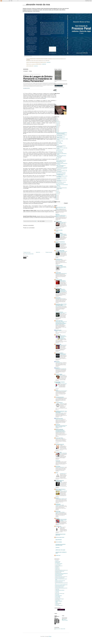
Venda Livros (57, 604)
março (57, 191)
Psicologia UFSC (57, 597)
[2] (28, 124)
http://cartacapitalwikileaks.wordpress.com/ (61, 570)
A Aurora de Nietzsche (59, 402)
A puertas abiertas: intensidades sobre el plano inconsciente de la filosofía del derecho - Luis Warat (63, 291)
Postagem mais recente (26, 252)
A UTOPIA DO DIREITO (59, 265)
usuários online (62, 628)
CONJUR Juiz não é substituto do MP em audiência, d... (61, 171)
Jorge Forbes (57, 589)
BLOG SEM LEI (57, 562)
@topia (57, 472)
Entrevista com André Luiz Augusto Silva (61, 368)
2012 (56, 195)
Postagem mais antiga (49, 252)
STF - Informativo (58, 157)
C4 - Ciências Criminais (58, 563)
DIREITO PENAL (58, 297)
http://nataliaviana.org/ (58, 575)
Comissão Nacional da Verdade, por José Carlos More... (61, 135)
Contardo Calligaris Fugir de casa (61, 160)
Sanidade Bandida (58, 344)
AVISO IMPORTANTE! (63, 243)
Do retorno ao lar (62, 403)
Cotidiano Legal (58, 555)
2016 (56, 118)
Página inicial (38, 252)
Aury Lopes (57, 560)
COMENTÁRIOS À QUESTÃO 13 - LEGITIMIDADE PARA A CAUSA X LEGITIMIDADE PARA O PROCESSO (61, 431)
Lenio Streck (57, 591)
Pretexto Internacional (58, 595)
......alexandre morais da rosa (36, 4)
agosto (57, 126)
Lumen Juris (57, 592)
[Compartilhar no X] (41, 221)
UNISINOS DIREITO (58, 603)
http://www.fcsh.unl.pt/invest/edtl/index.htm (61, 584)
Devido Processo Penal (59, 418)
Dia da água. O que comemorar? (60, 467)
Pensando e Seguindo (59, 374)
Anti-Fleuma (57, 547)
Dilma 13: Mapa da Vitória (63, 383)
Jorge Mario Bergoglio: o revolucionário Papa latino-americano (63, 235)
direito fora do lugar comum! (60, 537)
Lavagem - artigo (58, 142)
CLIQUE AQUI (48, 62)
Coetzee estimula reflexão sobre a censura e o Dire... (61, 156)
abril (57, 131)
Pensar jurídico (58, 466)
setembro (57, 125)
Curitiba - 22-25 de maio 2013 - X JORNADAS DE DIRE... (61, 166)
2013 (56, 120)
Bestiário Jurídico (57, 561)
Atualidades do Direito (26, 88)
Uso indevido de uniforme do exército (60, 298)
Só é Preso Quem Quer (59, 320)
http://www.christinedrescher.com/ (60, 580)
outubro (57, 124)
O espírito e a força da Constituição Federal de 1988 (63, 267)
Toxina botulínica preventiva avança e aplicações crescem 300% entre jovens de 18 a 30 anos (61, 216)
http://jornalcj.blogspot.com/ (59, 574)
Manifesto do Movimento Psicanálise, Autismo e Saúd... (61, 188)
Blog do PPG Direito (59, 539)
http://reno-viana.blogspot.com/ (59, 577)
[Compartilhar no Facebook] (42, 221)
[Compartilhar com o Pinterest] (44, 221)
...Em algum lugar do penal (60, 397)
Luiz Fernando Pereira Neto (60, 444)
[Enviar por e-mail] (39, 221)
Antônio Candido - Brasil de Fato (61, 172)
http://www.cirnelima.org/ (58, 581)
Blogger (50, 636)
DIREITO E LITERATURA (59, 429)
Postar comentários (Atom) (29, 253)
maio (57, 130)
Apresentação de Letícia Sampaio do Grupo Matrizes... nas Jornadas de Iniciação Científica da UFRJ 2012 (61, 426)
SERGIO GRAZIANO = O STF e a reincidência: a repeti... (61, 162)
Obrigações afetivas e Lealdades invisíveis (61, 498)
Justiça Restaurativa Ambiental (59, 590)
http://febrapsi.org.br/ (58, 572)
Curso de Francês (57, 564)
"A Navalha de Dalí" (59, 221)
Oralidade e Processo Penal (59, 419)
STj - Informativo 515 (59, 151)
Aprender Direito (58, 272)
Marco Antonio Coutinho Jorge (59, 593)
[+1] (50, 90)
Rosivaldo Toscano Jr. (59, 259)
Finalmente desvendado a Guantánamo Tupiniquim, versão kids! (63, 520)
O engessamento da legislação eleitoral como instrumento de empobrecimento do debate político (63, 337)
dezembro (57, 121)
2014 (56, 119)
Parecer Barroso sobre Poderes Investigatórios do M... (60, 174)
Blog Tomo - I (58, 518)
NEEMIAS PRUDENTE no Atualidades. (61, 167)
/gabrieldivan (58, 361)
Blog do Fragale (58, 511)
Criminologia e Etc (58, 526)
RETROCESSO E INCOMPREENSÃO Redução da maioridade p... (61, 133)
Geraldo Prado (58, 424)
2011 (56, 196)
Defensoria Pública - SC (58, 565)
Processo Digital (57, 596)
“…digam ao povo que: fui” (59, 362)
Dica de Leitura (58, 186)
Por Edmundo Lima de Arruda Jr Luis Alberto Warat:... (61, 180)
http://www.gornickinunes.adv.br (59, 585)
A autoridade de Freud (63, 473)
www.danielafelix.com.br (58, 605)
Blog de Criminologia (59, 279)
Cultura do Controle (59, 452)
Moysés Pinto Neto (58, 330)
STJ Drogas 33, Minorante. (60, 183)
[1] (45, 98)
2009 (56, 199)
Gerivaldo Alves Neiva (59, 230)
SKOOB (56, 602)
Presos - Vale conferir (59, 143)
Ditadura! (57, 144)
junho (57, 129)
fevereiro (57, 192)
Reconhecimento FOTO (59, 152)
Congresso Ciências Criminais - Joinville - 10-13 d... (60, 137)
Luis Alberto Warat (58, 288)
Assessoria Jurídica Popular (60, 250)
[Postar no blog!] (40, 221)
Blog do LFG (57, 214)
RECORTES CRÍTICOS (59, 233)
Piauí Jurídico (57, 594)
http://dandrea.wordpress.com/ (59, 571)
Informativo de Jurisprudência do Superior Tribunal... (61, 146)
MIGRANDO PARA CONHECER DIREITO (61, 273)
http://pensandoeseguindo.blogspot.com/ (61, 576)
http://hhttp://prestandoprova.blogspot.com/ (61, 573)
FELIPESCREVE (58, 504)
